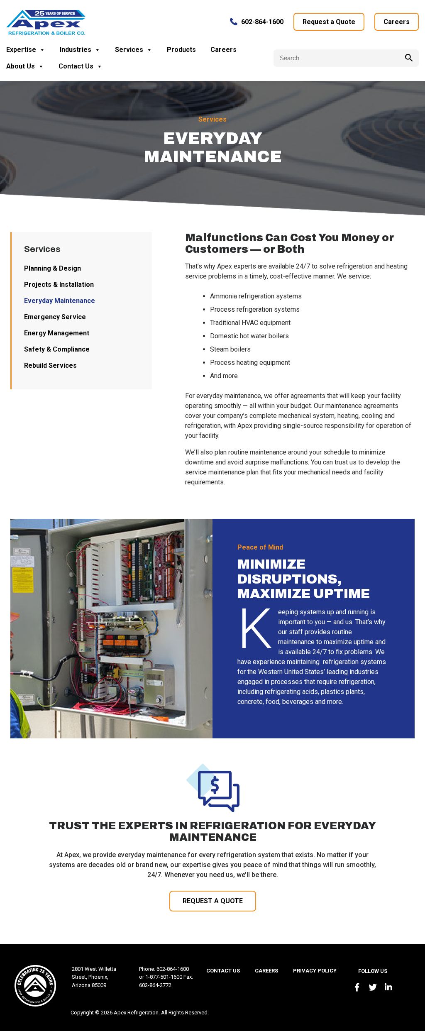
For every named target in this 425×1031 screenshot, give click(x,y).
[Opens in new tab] (357, 987)
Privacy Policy (315, 970)
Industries (75, 50)
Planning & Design (52, 268)
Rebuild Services (50, 365)
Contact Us (76, 66)
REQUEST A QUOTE (213, 901)
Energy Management (56, 333)
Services (129, 50)
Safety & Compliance (57, 349)
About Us (20, 66)
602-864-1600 (262, 22)
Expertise (21, 50)
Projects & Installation (59, 284)
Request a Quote (329, 22)
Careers (396, 22)
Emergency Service (55, 317)
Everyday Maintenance (59, 301)
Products (181, 50)
